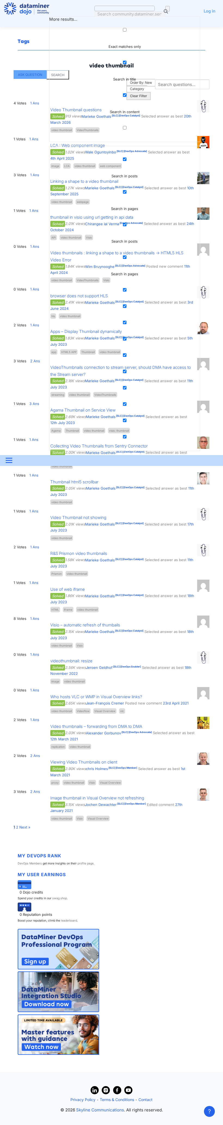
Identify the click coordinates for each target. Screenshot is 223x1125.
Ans (33, 475)
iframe (68, 609)
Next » (24, 827)
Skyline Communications (100, 1109)
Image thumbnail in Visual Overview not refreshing (97, 798)
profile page (86, 863)
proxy (55, 782)
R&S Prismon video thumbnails (78, 553)
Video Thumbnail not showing (78, 517)
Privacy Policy (82, 1099)
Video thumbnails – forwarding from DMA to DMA (96, 726)
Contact (145, 1099)
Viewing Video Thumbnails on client (83, 762)
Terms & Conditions (117, 1099)
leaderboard (69, 920)
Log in (209, 11)
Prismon (56, 573)
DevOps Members (30, 863)
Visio (80, 645)
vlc (122, 711)
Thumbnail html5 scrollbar (74, 481)
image (55, 681)
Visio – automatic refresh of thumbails (85, 625)
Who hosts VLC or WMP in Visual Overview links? (96, 696)
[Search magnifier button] (167, 8)
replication (58, 746)
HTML (55, 609)
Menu (9, 460)
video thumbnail (61, 466)
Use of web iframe (67, 589)
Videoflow (83, 711)
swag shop (59, 898)
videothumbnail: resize (71, 660)
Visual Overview (104, 711)
